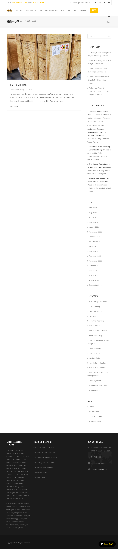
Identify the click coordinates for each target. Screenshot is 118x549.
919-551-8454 (38, 2)
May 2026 (93, 212)
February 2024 (95, 256)
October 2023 (94, 266)
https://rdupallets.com (99, 469)
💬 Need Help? (107, 544)
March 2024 (93, 251)
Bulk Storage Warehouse (99, 301)
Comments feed (95, 416)
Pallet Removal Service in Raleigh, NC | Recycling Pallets (98, 79)
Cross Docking (94, 306)
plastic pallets (94, 358)
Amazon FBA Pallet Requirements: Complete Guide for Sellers (97, 156)
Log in (91, 406)
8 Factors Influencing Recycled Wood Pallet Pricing (99, 118)
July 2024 (92, 246)
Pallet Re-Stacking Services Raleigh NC (98, 342)
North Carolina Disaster (98, 330)
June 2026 (93, 207)
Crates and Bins (18, 85)
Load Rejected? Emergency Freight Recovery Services (99, 54)
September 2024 (96, 241)
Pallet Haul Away (95, 335)
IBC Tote (92, 316)
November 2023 (95, 261)
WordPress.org (95, 421)
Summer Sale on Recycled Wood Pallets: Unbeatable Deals (98, 181)
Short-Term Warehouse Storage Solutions (97, 374)
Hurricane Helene (96, 311)
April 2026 (93, 217)
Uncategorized (95, 380)
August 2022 (94, 280)
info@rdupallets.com (19, 2)
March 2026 (93, 222)
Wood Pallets (94, 390)
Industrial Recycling (96, 321)
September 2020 (96, 285)
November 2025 (95, 232)
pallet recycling (95, 348)
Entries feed (94, 411)
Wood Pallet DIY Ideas (98, 385)
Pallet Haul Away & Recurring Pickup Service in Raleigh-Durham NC (98, 91)
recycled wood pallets (97, 363)
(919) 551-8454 (96, 457)
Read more (14, 106)
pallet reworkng (95, 353)
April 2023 (93, 270)
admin (15, 89)
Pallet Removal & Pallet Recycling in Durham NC (97, 70)
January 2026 (94, 227)
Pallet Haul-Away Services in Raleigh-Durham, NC (99, 62)
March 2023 (93, 275)
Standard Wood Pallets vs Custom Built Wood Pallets (99, 188)
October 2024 (94, 236)
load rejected (94, 325)
